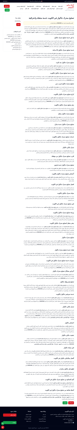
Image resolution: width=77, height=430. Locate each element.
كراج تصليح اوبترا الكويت (16, 45)
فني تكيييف (43, 8)
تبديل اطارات (38, 6)
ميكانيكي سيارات (27, 418)
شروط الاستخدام (42, 421)
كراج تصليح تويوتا (30, 6)
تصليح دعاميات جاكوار (38, 99)
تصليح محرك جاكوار (49, 89)
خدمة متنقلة (28, 421)
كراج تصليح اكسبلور (17, 47)
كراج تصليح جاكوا (46, 6)
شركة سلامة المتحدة (68, 26)
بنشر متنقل (54, 6)
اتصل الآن (7, 6)
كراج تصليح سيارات (35, 8)
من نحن (21, 8)
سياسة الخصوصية (42, 418)
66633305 (5, 1)
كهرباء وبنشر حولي (51, 8)
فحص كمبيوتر (28, 414)
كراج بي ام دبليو (59, 8)
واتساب (7, 9)
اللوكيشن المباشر (29, 232)
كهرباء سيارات (28, 416)
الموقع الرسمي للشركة (29, 244)
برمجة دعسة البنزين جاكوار (47, 78)
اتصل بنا (44, 416)
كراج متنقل (60, 6)
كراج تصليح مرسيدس (21, 6)
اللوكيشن (46, 34)
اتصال (18, 24)
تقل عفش (27, 8)
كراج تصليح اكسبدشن (16, 49)
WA (2, 423)
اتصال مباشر (13, 415)
